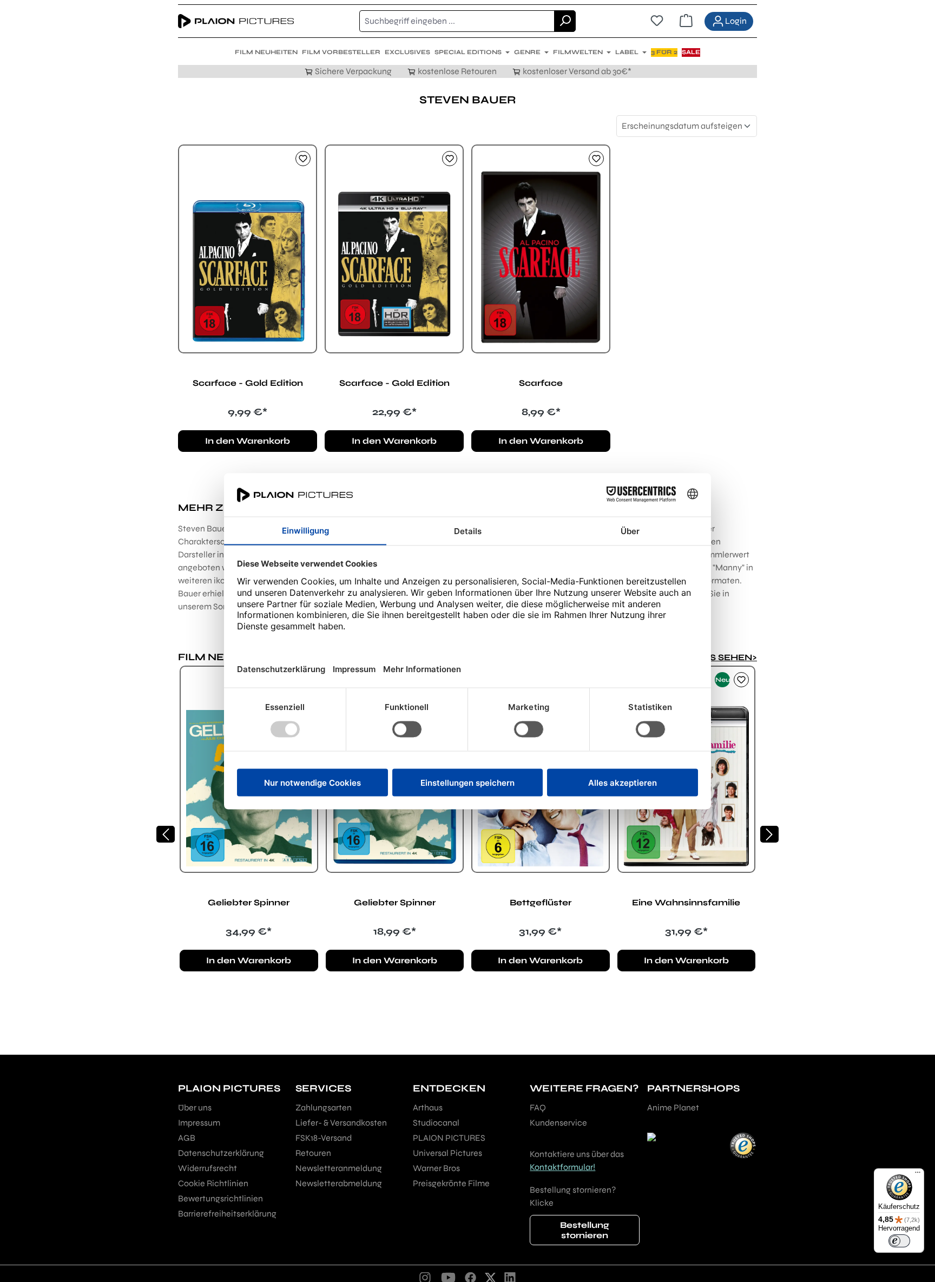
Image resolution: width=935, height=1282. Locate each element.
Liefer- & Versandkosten (341, 1122)
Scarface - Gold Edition (248, 383)
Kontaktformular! (562, 1167)
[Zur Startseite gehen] (236, 21)
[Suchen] (565, 21)
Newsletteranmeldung (338, 1168)
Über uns (195, 1107)
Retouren (313, 1153)
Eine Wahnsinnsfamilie (686, 902)
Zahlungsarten (323, 1107)
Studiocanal (436, 1122)
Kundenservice (558, 1122)
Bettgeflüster (540, 902)
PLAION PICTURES (449, 1138)
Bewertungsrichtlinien (220, 1198)
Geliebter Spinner (248, 902)
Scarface (541, 383)
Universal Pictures (447, 1153)
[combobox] (457, 21)
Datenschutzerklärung (221, 1153)
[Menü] (917, 1174)
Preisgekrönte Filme (451, 1183)
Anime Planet (673, 1107)
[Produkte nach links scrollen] (165, 834)
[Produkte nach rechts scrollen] (769, 834)
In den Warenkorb (247, 441)
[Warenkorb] (686, 21)
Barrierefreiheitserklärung (227, 1213)
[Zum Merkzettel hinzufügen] (303, 158)
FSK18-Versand (323, 1138)
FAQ (538, 1107)
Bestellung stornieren (584, 1230)
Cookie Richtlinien (213, 1183)
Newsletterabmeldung (338, 1183)
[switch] (899, 1240)
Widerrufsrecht (207, 1168)
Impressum (199, 1122)
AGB (186, 1138)
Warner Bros (436, 1168)
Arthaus (428, 1107)
